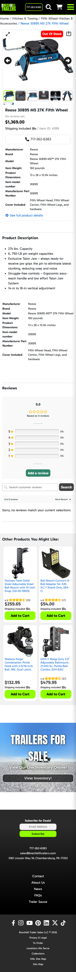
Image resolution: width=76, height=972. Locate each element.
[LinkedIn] (47, 923)
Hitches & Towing (25, 18)
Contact (38, 876)
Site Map (38, 964)
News (38, 889)
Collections (38, 953)
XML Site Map (38, 958)
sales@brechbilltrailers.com (38, 853)
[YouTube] (30, 923)
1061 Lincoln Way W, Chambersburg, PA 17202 (38, 858)
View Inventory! (38, 778)
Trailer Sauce (38, 902)
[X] (55, 923)
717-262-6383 (40, 139)
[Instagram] (21, 923)
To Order (38, 943)
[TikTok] (63, 923)
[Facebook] (13, 923)
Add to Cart (20, 615)
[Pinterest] (38, 923)
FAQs (38, 895)
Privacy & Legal (38, 937)
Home (4, 18)
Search (66, 487)
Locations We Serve (38, 948)
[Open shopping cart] (61, 7)
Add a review (38, 473)
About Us (38, 883)
